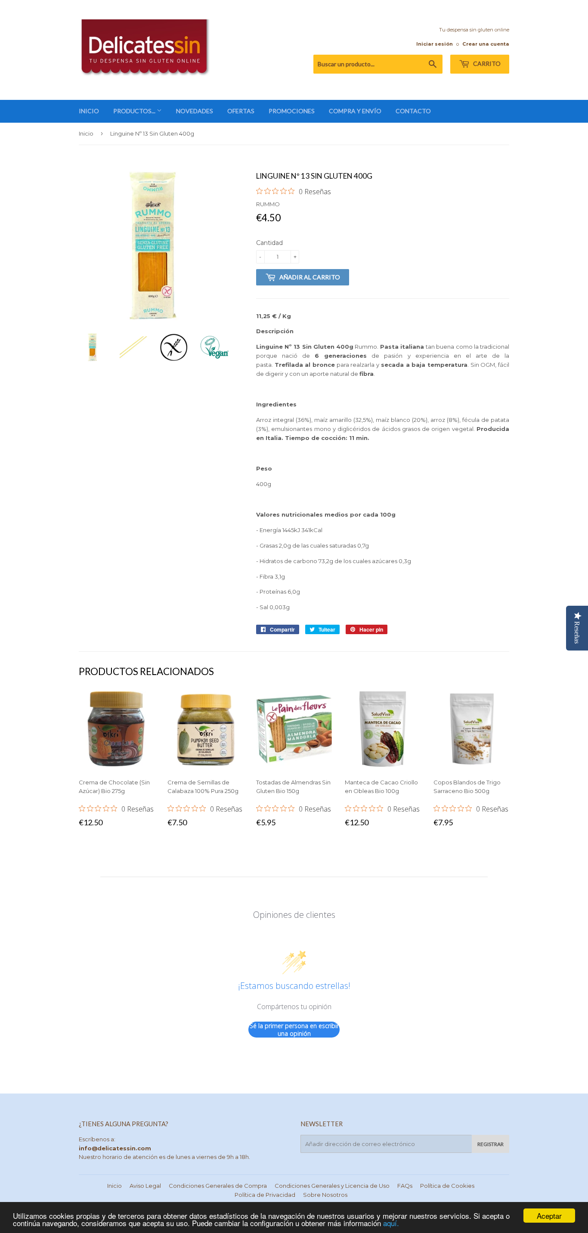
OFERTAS (240, 111)
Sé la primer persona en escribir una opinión (294, 1030)
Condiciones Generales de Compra (218, 1185)
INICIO (89, 111)
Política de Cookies (447, 1185)
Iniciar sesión (434, 44)
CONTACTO (413, 111)
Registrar (490, 1144)
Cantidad (269, 243)
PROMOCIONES (292, 111)
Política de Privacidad (265, 1194)
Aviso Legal (145, 1185)
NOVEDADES (194, 111)
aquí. (391, 1223)
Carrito (486, 63)
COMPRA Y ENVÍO (355, 111)
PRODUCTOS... (135, 111)
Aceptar (549, 1215)
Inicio (86, 133)
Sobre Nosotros (325, 1194)
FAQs (404, 1185)
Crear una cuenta (485, 44)
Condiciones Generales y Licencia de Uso (332, 1185)
